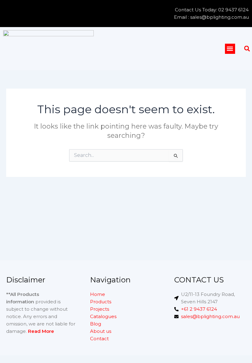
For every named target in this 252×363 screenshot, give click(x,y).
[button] (230, 49)
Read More (41, 331)
